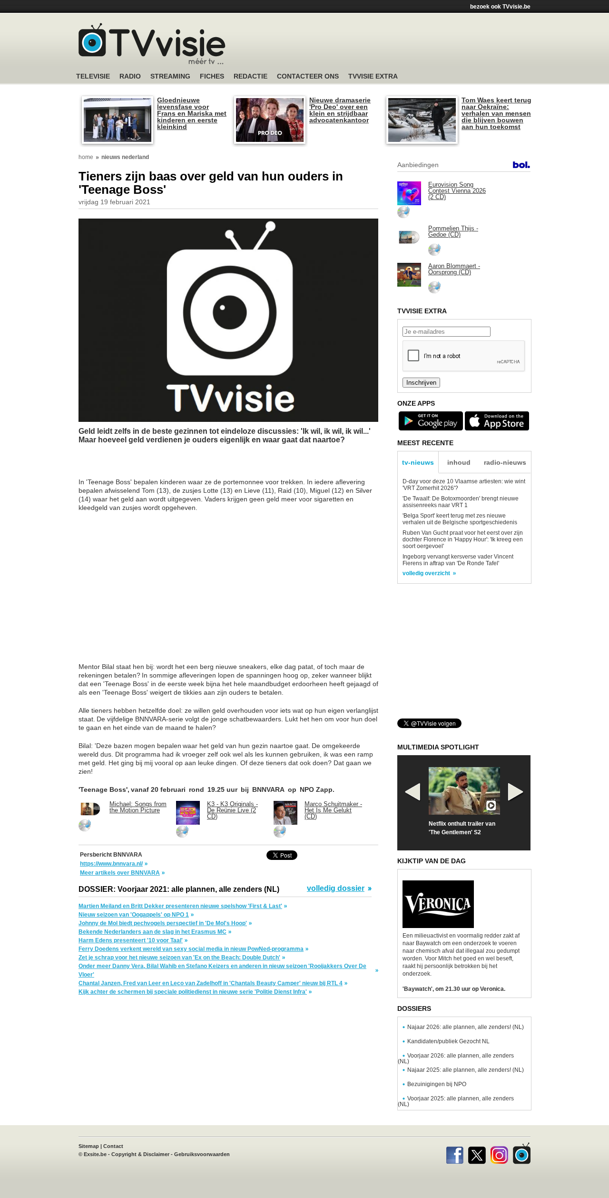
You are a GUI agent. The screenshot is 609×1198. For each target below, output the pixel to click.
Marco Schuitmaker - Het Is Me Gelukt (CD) (333, 810)
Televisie (93, 76)
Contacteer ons (308, 76)
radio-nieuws (505, 462)
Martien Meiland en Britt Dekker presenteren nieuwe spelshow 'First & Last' (180, 906)
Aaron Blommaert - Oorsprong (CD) (454, 269)
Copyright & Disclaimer (140, 1154)
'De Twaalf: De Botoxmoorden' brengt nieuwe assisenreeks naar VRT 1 (461, 502)
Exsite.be (95, 1154)
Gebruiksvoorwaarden (202, 1154)
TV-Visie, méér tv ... (152, 43)
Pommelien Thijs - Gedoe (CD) (453, 231)
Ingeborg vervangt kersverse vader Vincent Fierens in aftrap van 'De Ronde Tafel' (458, 560)
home (86, 157)
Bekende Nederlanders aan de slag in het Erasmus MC (152, 931)
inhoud (459, 462)
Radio (130, 76)
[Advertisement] (395, 45)
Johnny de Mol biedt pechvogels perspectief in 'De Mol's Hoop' (163, 923)
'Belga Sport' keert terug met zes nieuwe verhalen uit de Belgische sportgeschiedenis (460, 519)
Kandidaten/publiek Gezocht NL (448, 1041)
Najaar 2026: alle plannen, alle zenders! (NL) (465, 1027)
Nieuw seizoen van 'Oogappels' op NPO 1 (134, 914)
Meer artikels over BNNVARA (120, 872)
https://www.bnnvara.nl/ (111, 863)
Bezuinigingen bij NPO (436, 1084)
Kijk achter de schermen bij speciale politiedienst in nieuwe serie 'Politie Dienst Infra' (193, 991)
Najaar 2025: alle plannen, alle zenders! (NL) (465, 1070)
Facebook (454, 1153)
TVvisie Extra (373, 76)
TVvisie (521, 1153)
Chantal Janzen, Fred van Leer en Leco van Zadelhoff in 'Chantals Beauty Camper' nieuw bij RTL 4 (211, 983)
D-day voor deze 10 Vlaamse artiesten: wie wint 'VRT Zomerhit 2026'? (464, 484)
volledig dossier (335, 888)
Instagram (499, 1153)
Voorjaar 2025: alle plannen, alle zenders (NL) (456, 1101)
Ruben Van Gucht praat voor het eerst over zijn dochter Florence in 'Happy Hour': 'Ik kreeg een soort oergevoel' (463, 539)
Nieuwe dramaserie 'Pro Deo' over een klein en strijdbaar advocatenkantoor (340, 110)
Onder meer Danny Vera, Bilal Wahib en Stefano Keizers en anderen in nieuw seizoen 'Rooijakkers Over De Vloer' (222, 970)
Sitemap (89, 1146)
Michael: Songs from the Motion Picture (138, 807)
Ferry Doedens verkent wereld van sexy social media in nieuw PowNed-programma (191, 949)
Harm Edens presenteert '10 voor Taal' (131, 940)
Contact (113, 1146)
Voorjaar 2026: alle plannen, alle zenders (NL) (456, 1058)
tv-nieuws (418, 462)
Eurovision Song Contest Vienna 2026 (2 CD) (457, 190)
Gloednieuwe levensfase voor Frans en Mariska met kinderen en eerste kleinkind (191, 113)
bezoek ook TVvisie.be (500, 6)
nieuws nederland (125, 157)
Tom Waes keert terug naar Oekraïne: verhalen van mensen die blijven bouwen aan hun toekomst (496, 113)
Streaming (170, 76)
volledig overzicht (426, 573)
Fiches (212, 76)
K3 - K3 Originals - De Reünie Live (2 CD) (232, 810)
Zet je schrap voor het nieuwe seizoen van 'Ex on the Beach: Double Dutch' (179, 957)
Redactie (250, 76)
